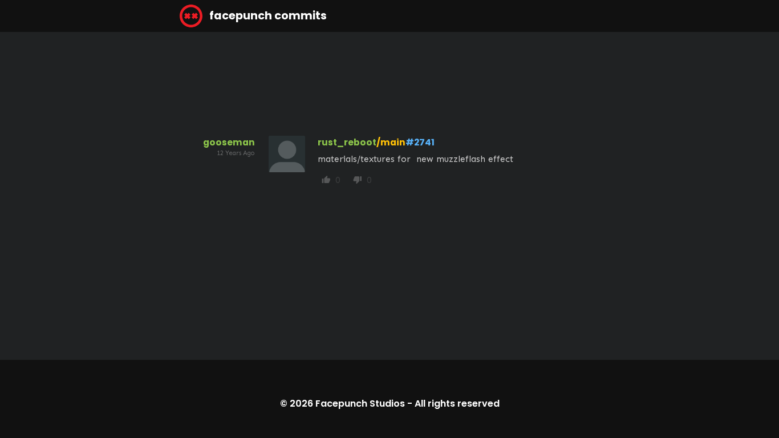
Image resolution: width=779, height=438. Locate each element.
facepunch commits (267, 15)
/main (390, 142)
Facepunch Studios (360, 403)
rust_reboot (347, 142)
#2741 (420, 142)
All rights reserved (457, 403)
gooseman (229, 142)
